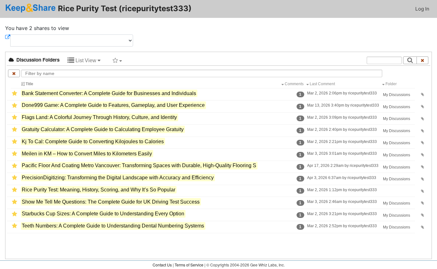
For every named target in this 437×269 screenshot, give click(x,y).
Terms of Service (189, 264)
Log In (422, 9)
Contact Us (162, 264)
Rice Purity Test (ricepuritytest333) (124, 8)
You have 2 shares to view (37, 28)
